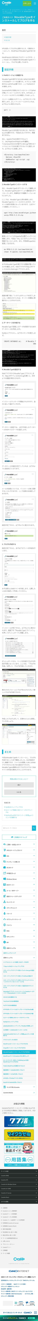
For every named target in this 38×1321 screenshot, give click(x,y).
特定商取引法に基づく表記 (10, 1232)
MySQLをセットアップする (14, 807)
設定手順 (8, 37)
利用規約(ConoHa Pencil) (9, 1226)
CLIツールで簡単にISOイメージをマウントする (19, 811)
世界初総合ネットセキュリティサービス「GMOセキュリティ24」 (18, 1280)
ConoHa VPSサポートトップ (18, 10)
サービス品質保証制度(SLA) (10, 1238)
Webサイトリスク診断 (20, 1284)
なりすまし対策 (29, 1294)
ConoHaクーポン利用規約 (10, 1217)
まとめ (7, 40)
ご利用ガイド (30, 10)
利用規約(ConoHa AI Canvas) (11, 1223)
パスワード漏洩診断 (6, 1284)
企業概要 (5, 1250)
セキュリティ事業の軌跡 (7, 1296)
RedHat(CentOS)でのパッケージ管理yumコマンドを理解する (19, 816)
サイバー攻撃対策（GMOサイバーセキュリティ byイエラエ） (17, 1291)
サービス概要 (6, 1253)
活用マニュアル (8, 11)
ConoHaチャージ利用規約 (10, 1214)
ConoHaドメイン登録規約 (10, 1211)
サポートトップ (5, 10)
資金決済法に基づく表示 (9, 1235)
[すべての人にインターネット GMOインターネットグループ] (16, 1312)
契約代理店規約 (7, 1229)
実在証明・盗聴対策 (6, 1289)
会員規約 (5, 1208)
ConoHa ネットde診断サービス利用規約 (14, 1220)
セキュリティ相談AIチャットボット (10, 1286)
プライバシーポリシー (9, 1244)
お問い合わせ (6, 1241)
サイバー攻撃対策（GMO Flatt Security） (12, 1294)
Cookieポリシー (7, 1247)
